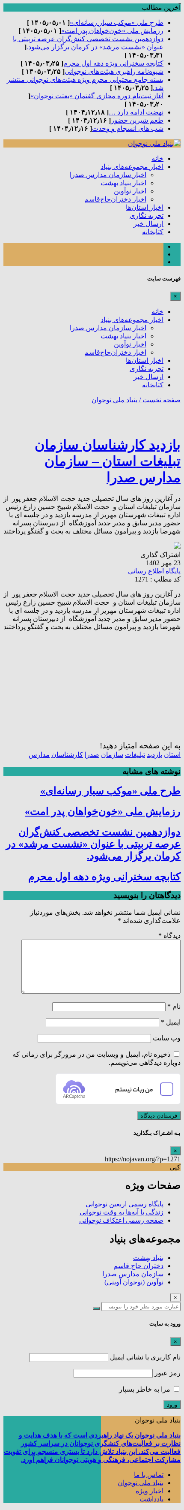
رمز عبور (167, 1373)
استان (172, 754)
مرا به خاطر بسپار (145, 1389)
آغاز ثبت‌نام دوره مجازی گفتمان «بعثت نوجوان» (96, 95)
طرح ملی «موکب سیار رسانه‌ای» (116, 22)
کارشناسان (67, 754)
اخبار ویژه (149, 1491)
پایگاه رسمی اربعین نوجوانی (124, 1204)
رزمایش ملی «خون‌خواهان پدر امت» (112, 30)
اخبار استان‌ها (144, 207)
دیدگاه (169, 935)
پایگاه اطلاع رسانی (154, 571)
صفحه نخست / (159, 400)
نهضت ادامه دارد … (136, 112)
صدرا (92, 754)
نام (174, 1006)
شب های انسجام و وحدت (127, 128)
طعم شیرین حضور (137, 120)
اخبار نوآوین (130, 191)
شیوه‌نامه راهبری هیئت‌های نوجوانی (114, 71)
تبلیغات (135, 754)
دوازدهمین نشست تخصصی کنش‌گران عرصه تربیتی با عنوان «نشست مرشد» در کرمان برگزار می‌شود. (93, 844)
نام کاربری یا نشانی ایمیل (145, 1357)
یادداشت (151, 1499)
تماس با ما (148, 1474)
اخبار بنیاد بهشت (123, 183)
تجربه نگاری (146, 215)
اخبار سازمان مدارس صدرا (108, 174)
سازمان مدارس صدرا (132, 1274)
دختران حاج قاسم (138, 1265)
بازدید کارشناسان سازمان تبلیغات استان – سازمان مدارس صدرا (108, 461)
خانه (157, 158)
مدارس (39, 754)
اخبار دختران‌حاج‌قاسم (115, 199)
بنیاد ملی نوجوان (114, 400)
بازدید (154, 754)
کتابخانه (152, 231)
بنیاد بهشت (148, 1257)
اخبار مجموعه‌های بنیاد (132, 166)
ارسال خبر (148, 223)
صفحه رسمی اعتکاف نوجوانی (121, 1220)
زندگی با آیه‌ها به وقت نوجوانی (121, 1212)
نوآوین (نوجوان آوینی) (133, 1282)
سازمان (112, 754)
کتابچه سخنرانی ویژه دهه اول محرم (113, 63)
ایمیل (171, 1022)
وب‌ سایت (167, 1038)
